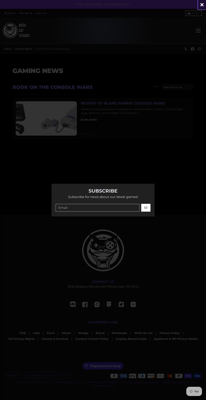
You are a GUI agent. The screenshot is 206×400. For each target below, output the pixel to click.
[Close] (202, 4)
